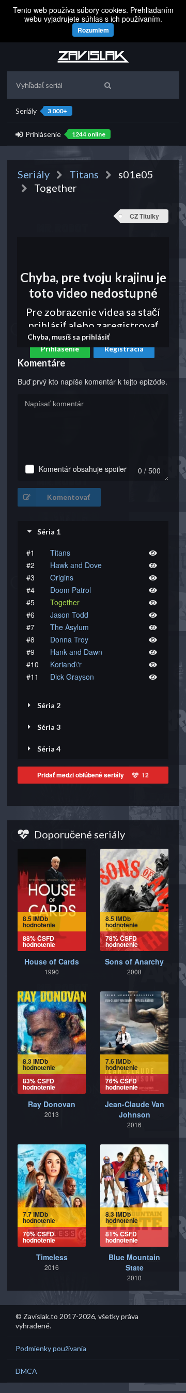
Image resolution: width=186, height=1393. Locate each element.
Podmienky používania (51, 1348)
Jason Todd (69, 614)
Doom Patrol (70, 590)
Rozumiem (93, 30)
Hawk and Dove (76, 565)
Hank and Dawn (76, 652)
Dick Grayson (72, 676)
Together (65, 602)
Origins (61, 577)
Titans (60, 552)
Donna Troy (69, 639)
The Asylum (69, 627)
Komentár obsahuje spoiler (83, 469)
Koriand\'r (66, 664)
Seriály (41, 110)
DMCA (26, 1371)
